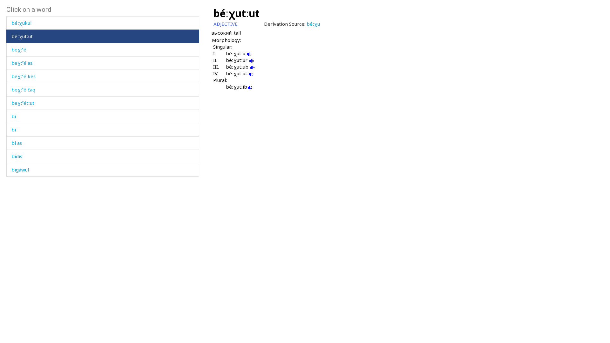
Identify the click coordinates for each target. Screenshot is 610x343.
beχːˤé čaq (23, 89)
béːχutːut (22, 36)
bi (13, 116)
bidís (16, 156)
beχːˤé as (21, 63)
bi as (16, 143)
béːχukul (21, 23)
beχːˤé (18, 49)
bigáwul (20, 169)
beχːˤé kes (23, 76)
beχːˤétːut (22, 103)
